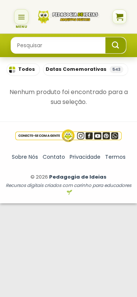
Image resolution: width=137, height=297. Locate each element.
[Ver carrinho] (119, 17)
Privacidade (85, 157)
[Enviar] (115, 45)
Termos (115, 157)
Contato (54, 157)
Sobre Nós (25, 157)
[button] (21, 16)
